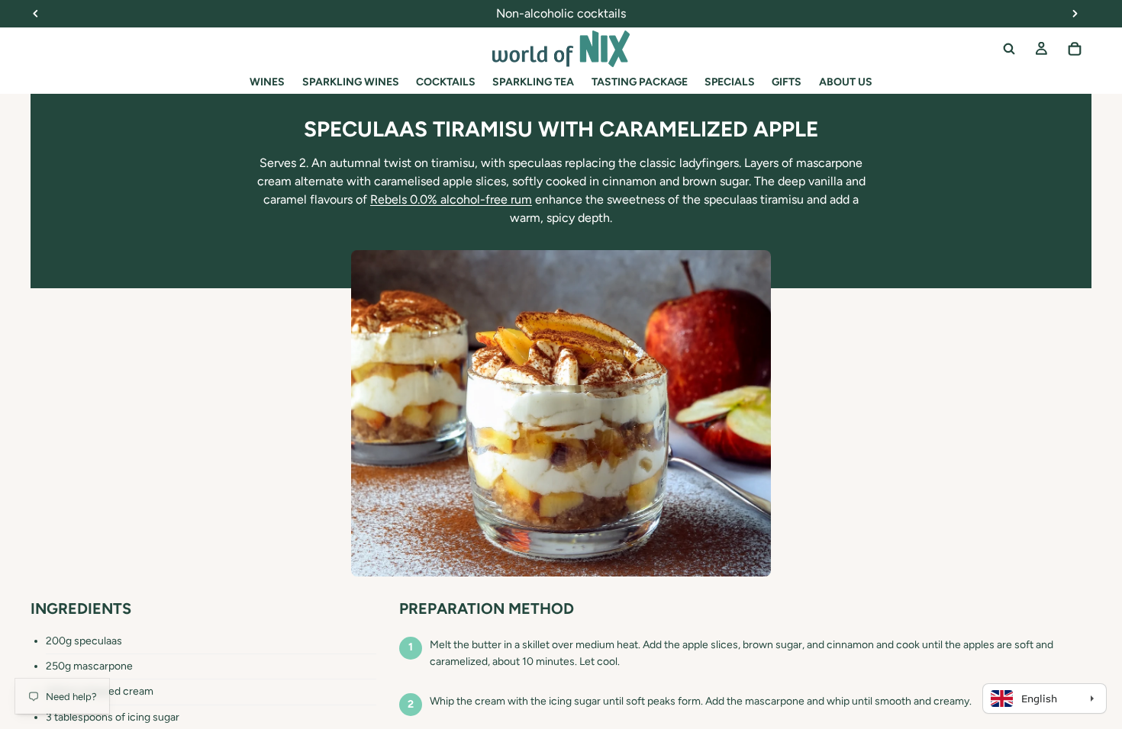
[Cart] (1074, 49)
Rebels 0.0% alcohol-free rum (451, 199)
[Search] (1009, 49)
